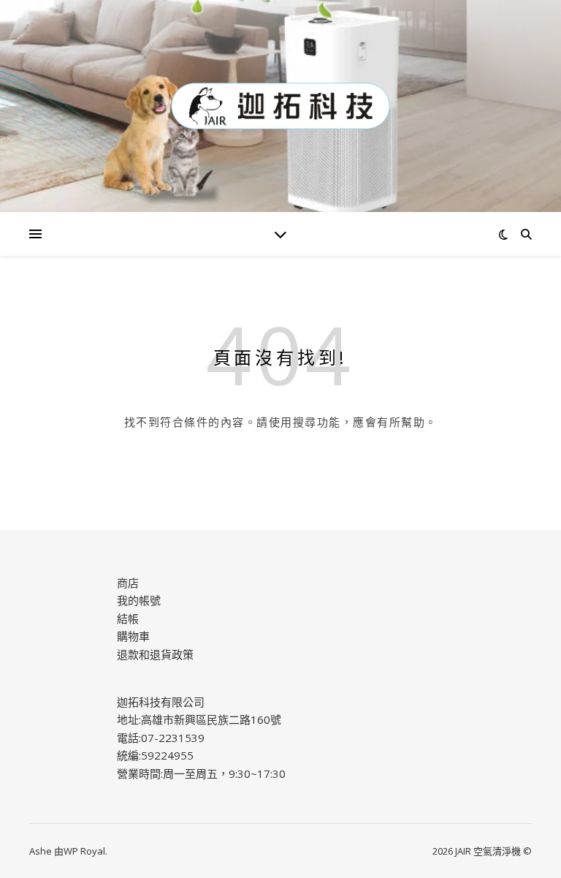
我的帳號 (139, 600)
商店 (128, 582)
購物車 (133, 636)
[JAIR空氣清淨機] (280, 106)
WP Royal (84, 851)
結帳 (128, 618)
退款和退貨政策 (155, 654)
